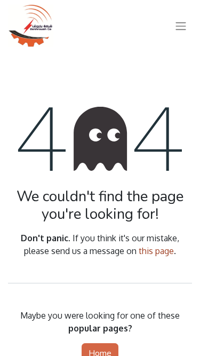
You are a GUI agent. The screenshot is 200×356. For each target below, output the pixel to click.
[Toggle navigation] (181, 25)
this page (156, 251)
